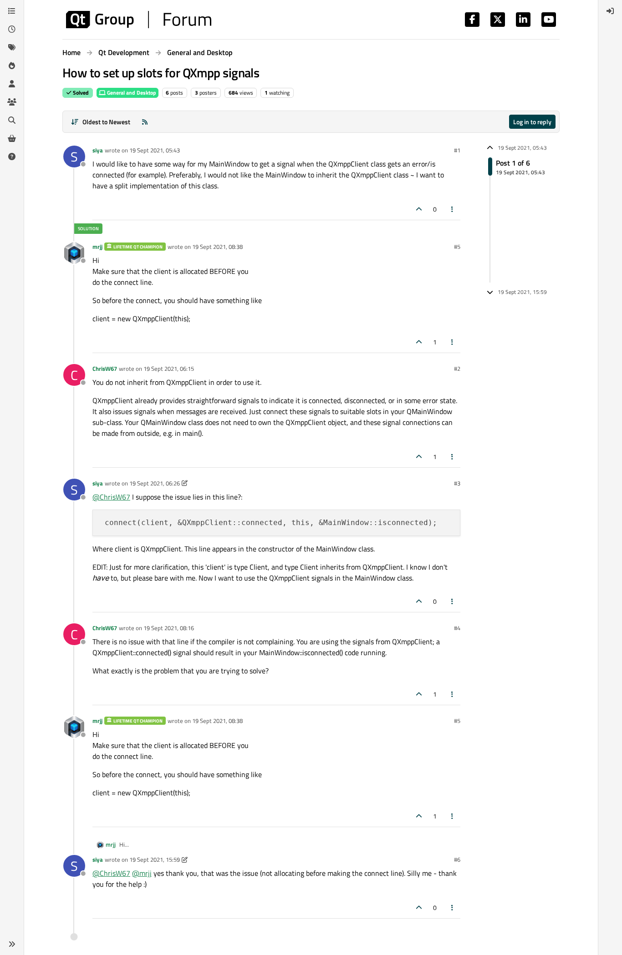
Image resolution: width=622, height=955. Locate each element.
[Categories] (12, 11)
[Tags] (12, 47)
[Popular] (12, 65)
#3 (457, 483)
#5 (457, 246)
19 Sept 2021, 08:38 (217, 246)
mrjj (97, 246)
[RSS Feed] (145, 122)
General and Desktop (131, 92)
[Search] (12, 120)
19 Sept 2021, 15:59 (154, 859)
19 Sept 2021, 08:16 (168, 627)
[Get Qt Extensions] (12, 138)
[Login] (610, 11)
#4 (457, 627)
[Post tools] (452, 209)
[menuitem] (610, 11)
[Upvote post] (419, 209)
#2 (457, 368)
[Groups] (12, 102)
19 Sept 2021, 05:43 (154, 150)
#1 (457, 150)
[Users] (12, 83)
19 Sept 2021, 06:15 (168, 368)
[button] (12, 944)
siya (97, 150)
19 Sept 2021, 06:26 (154, 483)
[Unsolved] (12, 156)
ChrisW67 (104, 368)
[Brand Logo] (138, 19)
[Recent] (12, 29)
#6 (457, 859)
